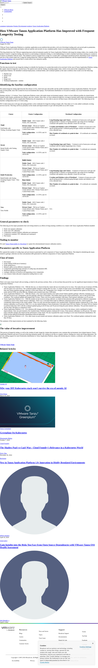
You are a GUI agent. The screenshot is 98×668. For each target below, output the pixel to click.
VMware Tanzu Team (6, 42)
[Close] (92, 643)
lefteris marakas (4, 535)
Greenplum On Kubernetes (13, 432)
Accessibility (15, 660)
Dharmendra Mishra (6, 438)
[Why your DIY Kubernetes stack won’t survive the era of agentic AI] (27, 382)
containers (3, 26)
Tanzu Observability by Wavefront (16, 244)
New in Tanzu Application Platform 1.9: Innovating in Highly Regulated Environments (42, 462)
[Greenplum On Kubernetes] (27, 427)
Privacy (32, 660)
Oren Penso (3, 394)
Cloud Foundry (4, 443)
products (29, 26)
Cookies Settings (85, 647)
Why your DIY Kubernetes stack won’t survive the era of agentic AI (33, 388)
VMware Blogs (8, 10)
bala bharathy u (4, 620)
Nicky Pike (3, 453)
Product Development (20, 26)
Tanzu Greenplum (5, 428)
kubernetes (10, 26)
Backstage (3, 458)
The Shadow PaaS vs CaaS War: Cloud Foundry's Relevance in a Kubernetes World (41, 447)
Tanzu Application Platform (41, 26)
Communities (8, 11)
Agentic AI (3, 384)
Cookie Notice (44, 662)
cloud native (3, 541)
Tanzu (9, 1)
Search (2, 2)
